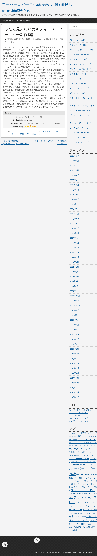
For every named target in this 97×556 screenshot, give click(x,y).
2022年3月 (74, 257)
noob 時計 (76, 436)
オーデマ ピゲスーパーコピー (82, 50)
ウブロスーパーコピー (79, 45)
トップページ (7, 21)
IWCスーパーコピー (78, 40)
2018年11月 (74, 397)
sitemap (91, 553)
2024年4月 (74, 214)
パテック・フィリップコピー (82, 106)
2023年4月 (74, 238)
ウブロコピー (87, 436)
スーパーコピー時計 (23, 21)
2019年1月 (74, 387)
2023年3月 (74, 243)
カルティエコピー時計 (81, 455)
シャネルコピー (75, 462)
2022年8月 (74, 252)
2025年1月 (74, 194)
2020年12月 (75, 296)
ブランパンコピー (82, 502)
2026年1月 (74, 170)
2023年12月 (75, 219)
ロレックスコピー (80, 517)
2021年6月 (74, 267)
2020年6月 (74, 325)
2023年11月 (75, 223)
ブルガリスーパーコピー (80, 128)
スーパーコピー (76, 79)
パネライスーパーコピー (80, 110)
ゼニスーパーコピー (78, 93)
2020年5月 (74, 329)
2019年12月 (75, 354)
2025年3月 (74, 185)
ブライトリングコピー (83, 484)
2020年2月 (74, 344)
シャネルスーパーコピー (80, 74)
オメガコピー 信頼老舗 (78, 421)
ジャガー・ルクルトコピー (81, 69)
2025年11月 (75, 175)
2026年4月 (74, 165)
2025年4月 (74, 180)
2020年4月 (74, 334)
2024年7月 (74, 204)
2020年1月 (74, 349)
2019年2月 (74, 383)
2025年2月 (74, 190)
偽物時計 (78, 527)
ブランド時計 (74, 415)
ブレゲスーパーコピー (79, 132)
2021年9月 (74, 262)
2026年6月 (74, 161)
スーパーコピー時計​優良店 (80, 410)
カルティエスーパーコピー (24, 131)
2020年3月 (74, 339)
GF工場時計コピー (74, 433)
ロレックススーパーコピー (81, 137)
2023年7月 (74, 233)
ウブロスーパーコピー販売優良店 (81, 443)
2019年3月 (74, 378)
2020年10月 (75, 305)
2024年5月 (74, 209)
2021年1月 (74, 291)
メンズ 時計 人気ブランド (78, 513)
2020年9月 (74, 310)
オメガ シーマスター (90, 445)
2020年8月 (74, 315)
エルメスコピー (79, 445)
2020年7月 (74, 320)
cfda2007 (37, 39)
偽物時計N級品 (89, 527)
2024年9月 (74, 199)
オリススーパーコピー (79, 59)
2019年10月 (75, 363)
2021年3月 (74, 281)
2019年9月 (74, 368)
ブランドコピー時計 (83, 490)
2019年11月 (74, 358)
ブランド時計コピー (34, 134)
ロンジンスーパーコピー (80, 142)
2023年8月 (74, 228)
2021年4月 (74, 276)
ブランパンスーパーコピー (81, 123)
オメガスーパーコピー (79, 54)
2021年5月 (74, 272)
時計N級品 (73, 530)
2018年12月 (75, 392)
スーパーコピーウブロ (78, 413)
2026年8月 (74, 156)
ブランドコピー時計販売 (78, 493)
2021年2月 (74, 286)
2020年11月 (75, 301)
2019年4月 (74, 373)
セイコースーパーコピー (80, 88)
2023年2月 (74, 247)
